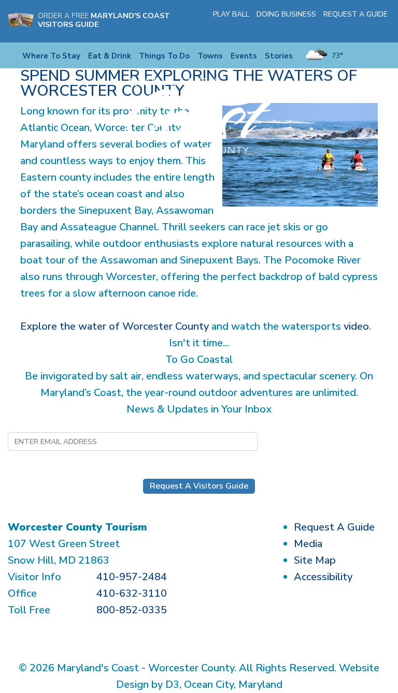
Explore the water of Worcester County (114, 326)
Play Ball (231, 14)
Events (244, 56)
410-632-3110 (131, 593)
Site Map (315, 560)
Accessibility (323, 577)
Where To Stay (51, 56)
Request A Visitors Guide (199, 486)
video (356, 326)
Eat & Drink (109, 56)
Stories (279, 56)
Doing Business (286, 14)
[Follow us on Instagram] (354, 28)
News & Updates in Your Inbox (199, 409)
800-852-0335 (131, 610)
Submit (308, 441)
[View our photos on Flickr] (384, 28)
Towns (210, 56)
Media (308, 544)
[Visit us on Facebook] (339, 28)
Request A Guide (355, 14)
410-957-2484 (131, 577)
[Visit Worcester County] (199, 115)
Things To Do (164, 56)
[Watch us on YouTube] (369, 28)
